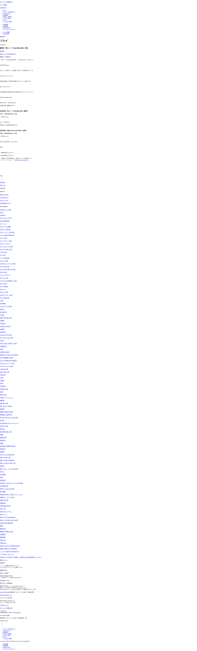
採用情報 (5, 645)
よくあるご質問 (7, 638)
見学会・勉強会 (7, 633)
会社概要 (5, 644)
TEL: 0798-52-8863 (5, 615)
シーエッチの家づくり (9, 629)
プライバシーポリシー (9, 649)
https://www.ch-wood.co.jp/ (21, 160)
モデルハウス (6, 630)
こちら (7, 116)
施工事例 (5, 632)
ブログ (5, 637)
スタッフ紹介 (6, 635)
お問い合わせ (6, 647)
